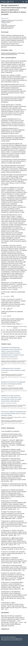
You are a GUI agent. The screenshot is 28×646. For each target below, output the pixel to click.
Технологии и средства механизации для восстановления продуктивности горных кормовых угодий (13, 413)
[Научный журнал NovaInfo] (11, 1)
